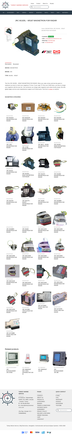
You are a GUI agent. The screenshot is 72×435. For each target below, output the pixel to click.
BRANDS (39, 403)
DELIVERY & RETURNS (43, 413)
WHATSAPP (59, 399)
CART (38, 417)
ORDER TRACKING (42, 415)
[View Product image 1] (8, 31)
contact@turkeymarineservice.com (53, 38)
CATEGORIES (41, 401)
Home (32, 3)
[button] (4, 12)
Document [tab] (16, 64)
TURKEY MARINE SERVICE (19, 5)
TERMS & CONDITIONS (43, 405)
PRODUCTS (40, 399)
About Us (45, 3)
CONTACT (40, 395)
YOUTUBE (58, 405)
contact (51, 89)
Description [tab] (8, 64)
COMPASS (24, 12)
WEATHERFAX (65, 12)
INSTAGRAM (59, 403)
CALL (57, 397)
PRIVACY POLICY (42, 411)
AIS (3, 12)
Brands (52, 3)
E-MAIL (58, 395)
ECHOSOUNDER (10, 12)
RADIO (58, 12)
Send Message (51, 40)
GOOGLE (58, 401)
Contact (38, 3)
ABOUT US (40, 397)
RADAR (52, 12)
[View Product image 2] (8, 38)
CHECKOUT (40, 419)
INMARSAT (31, 12)
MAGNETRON (39, 12)
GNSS (18, 12)
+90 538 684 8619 (49, 42)
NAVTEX (46, 12)
